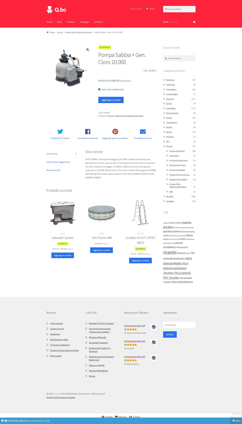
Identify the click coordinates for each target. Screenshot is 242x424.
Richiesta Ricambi (97, 337)
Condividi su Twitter (60, 138)
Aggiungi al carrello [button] (62, 255)
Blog (59, 21)
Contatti (98, 21)
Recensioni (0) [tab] (53, 170)
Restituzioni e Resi (59, 339)
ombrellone (190, 239)
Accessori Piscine (177, 151)
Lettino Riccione (174, 235)
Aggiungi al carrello (111, 99)
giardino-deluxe (172, 231)
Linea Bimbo (171, 122)
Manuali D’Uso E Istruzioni (101, 323)
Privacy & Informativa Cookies (64, 350)
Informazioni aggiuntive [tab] (58, 162)
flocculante (190, 227)
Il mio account (136, 9)
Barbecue (170, 80)
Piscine (60, 32)
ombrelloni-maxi (168, 243)
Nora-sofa (175, 239)
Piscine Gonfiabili (177, 170)
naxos (165, 239)
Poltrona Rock (182, 247)
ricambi (170, 252)
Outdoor (170, 136)
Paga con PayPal (96, 365)
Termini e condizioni (60, 344)
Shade (188, 253)
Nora (170, 239)
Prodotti (71, 21)
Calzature (170, 84)
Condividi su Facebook (87, 138)
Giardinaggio (172, 94)
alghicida (166, 223)
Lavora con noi (57, 328)
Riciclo (92, 376)
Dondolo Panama (180, 227)
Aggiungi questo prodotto (115, 138)
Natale (169, 127)
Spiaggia (170, 201)
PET (168, 141)
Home (49, 21)
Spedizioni (55, 334)
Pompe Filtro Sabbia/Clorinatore (78, 32)
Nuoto (169, 132)
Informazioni (56, 323)
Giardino (170, 99)
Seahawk (181, 253)
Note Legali (55, 355)
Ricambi (169, 196)
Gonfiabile (170, 108)
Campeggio (171, 89)
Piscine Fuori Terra (177, 165)
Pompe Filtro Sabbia (178, 179)
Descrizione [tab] (52, 153)
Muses (189, 235)
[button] (87, 49)
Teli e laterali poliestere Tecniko (175, 268)
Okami (183, 238)
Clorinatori (174, 155)
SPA (171, 191)
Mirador (183, 235)
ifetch (184, 231)
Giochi (169, 103)
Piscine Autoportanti (178, 160)
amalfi (172, 222)
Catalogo (84, 21)
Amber (179, 222)
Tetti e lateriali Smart (182, 281)
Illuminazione (172, 113)
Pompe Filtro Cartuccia (179, 174)
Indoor (169, 118)
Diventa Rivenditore (98, 370)
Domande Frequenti (98, 342)
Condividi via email (143, 138)
